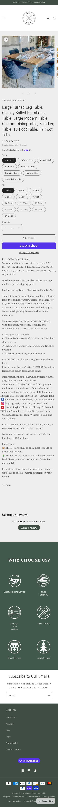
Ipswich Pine (12, 173)
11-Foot (24, 203)
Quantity (6, 222)
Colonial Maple (13, 179)
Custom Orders (13, 749)
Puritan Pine (27, 166)
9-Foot (36, 196)
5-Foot (22, 190)
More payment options (29, 252)
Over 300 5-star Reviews (14, 626)
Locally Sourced (43, 658)
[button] (3, 18)
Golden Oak (27, 160)
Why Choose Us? (29, 560)
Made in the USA (43, 593)
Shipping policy (14, 801)
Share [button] (8, 485)
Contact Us (11, 717)
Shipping (5, 145)
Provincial (45, 160)
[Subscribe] (49, 695)
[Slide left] (23, 93)
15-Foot (39, 209)
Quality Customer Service (14, 592)
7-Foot (8, 196)
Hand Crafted (43, 623)
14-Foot (24, 209)
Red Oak (9, 166)
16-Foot (9, 215)
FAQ (8, 730)
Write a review (29, 527)
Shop (8, 736)
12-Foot (39, 203)
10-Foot (9, 203)
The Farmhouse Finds (27, 793)
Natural (9, 160)
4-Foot (8, 190)
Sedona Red (32, 173)
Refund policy (18, 797)
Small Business (14, 658)
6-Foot (36, 190)
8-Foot (22, 196)
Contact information (32, 801)
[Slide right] (35, 93)
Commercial (12, 743)
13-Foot (9, 209)
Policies (9, 724)
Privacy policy (49, 797)
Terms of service (33, 797)
